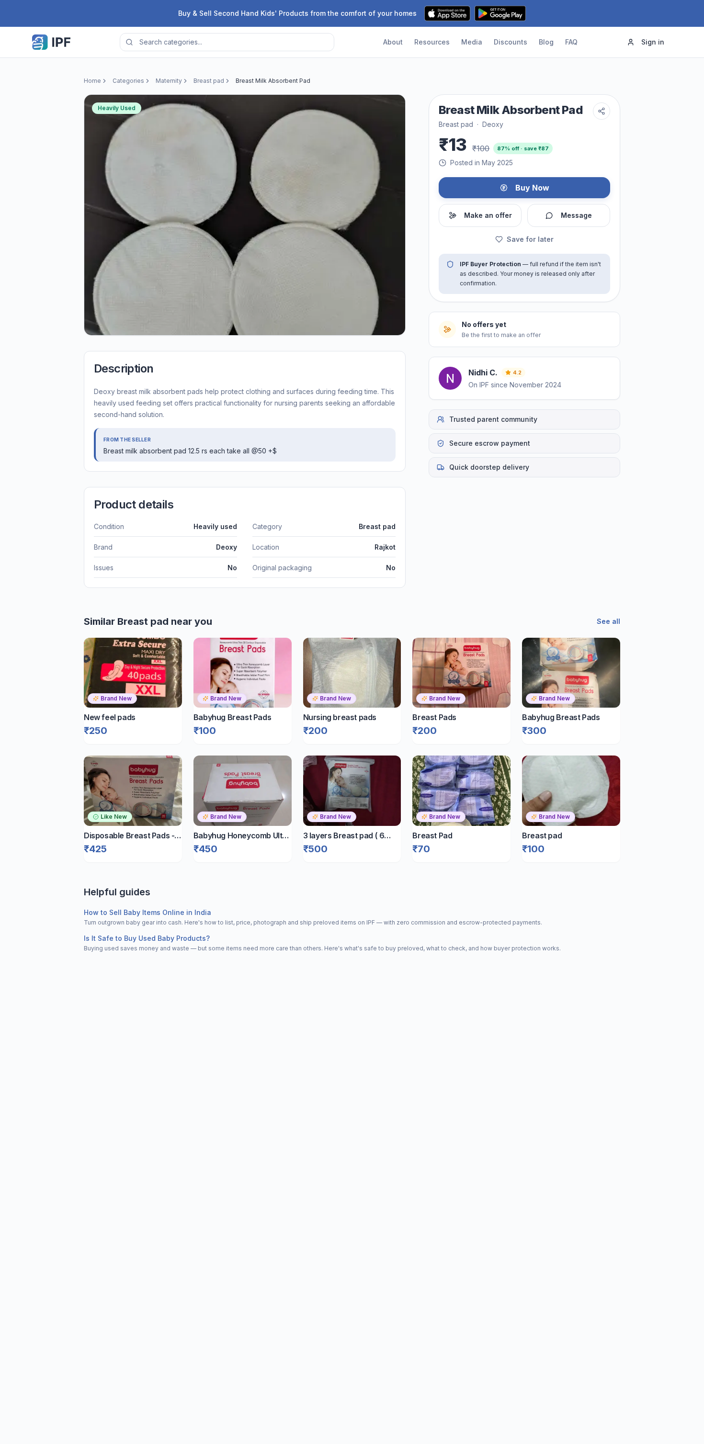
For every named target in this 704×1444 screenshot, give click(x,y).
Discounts (510, 42)
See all (608, 621)
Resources (432, 42)
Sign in (652, 42)
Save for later (530, 239)
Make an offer (488, 215)
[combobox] (227, 42)
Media (471, 42)
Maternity (169, 80)
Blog (546, 42)
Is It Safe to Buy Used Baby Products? (147, 938)
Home (92, 80)
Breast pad (208, 80)
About (393, 42)
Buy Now (532, 187)
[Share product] (601, 111)
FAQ (571, 42)
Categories (128, 80)
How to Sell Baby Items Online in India (147, 912)
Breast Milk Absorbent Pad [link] (273, 80)
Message (576, 215)
